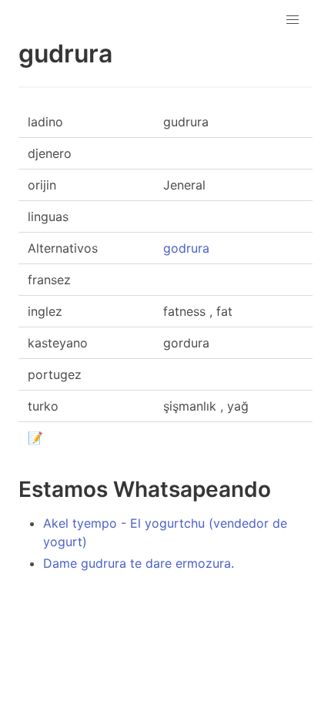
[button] (292, 20)
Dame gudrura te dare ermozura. (138, 563)
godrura (186, 248)
